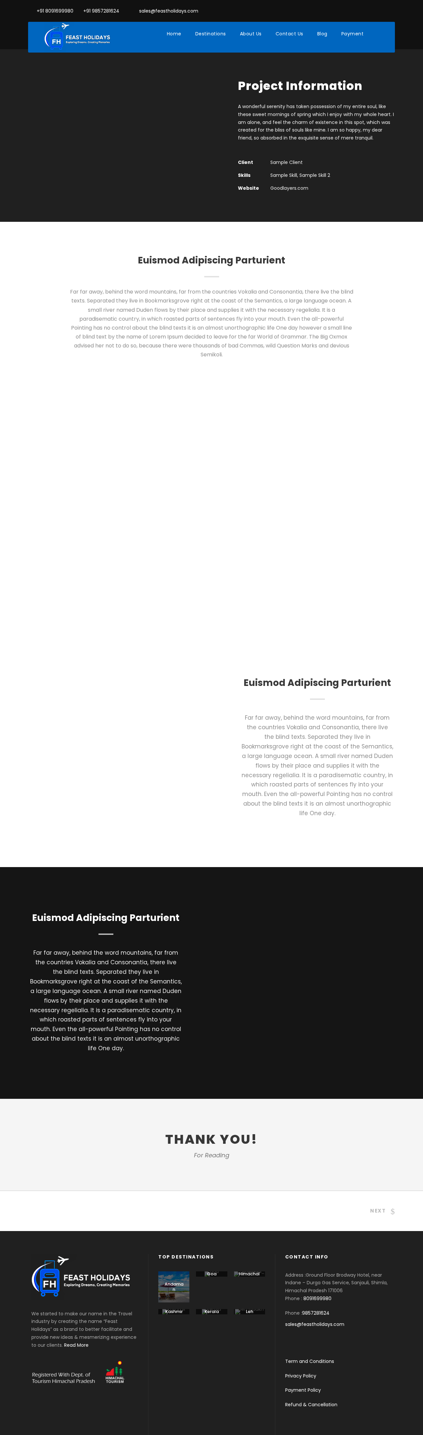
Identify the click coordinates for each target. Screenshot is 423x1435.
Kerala (212, 1311)
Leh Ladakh (249, 1314)
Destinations (210, 33)
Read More (76, 1345)
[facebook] (382, 11)
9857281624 (315, 1313)
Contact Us (289, 33)
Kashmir (174, 1311)
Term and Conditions (309, 1361)
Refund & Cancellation (311, 1404)
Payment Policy (303, 1390)
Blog (322, 33)
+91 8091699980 (55, 11)
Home (174, 33)
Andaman (174, 1287)
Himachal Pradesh (249, 1276)
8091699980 (317, 1298)
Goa (211, 1274)
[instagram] (393, 11)
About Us (251, 33)
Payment (352, 33)
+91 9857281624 (101, 11)
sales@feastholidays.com (168, 11)
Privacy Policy (300, 1376)
